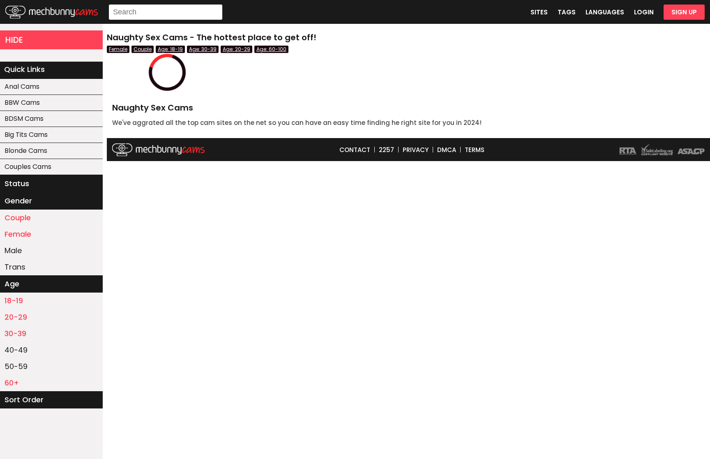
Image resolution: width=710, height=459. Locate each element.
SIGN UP (684, 12)
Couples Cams (28, 166)
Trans (15, 267)
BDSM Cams (24, 118)
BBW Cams (22, 102)
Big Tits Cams (26, 134)
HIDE (14, 40)
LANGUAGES (605, 12)
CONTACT (354, 149)
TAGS (567, 12)
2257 (386, 149)
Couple (18, 217)
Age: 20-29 (236, 49)
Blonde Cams (26, 150)
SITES (539, 12)
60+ (12, 383)
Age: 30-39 (203, 49)
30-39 (15, 333)
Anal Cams (22, 86)
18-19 (14, 300)
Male (13, 250)
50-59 (16, 366)
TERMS (474, 149)
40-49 (16, 350)
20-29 (16, 317)
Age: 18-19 (170, 49)
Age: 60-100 (271, 49)
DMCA (446, 149)
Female (18, 234)
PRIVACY (416, 149)
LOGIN (644, 12)
